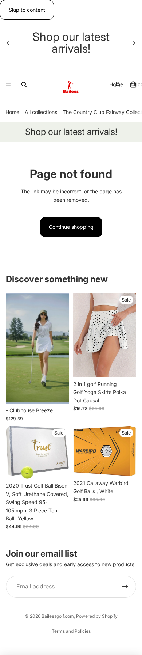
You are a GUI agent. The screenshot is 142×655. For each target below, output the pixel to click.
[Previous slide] (8, 43)
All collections (41, 112)
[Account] (117, 84)
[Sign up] (125, 587)
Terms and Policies (71, 631)
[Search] (24, 84)
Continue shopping (71, 227)
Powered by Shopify (97, 616)
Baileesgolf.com (58, 616)
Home (12, 112)
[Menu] (8, 84)
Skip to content (27, 10)
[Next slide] (134, 43)
